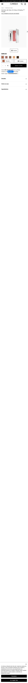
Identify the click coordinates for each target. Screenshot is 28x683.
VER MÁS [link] (24, 1)
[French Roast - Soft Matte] (17, 57)
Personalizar (14, 676)
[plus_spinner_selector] (7, 65)
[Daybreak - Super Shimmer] (14, 57)
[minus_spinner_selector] (2, 65)
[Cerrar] (26, 664)
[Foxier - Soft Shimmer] (10, 57)
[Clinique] (14, 4)
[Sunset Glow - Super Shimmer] (2, 57)
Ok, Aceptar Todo (14, 680)
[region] (14, 673)
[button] (25, 4)
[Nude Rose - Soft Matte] (6, 57)
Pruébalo (15, 50)
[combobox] (7, 61)
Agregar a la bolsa (18, 65)
